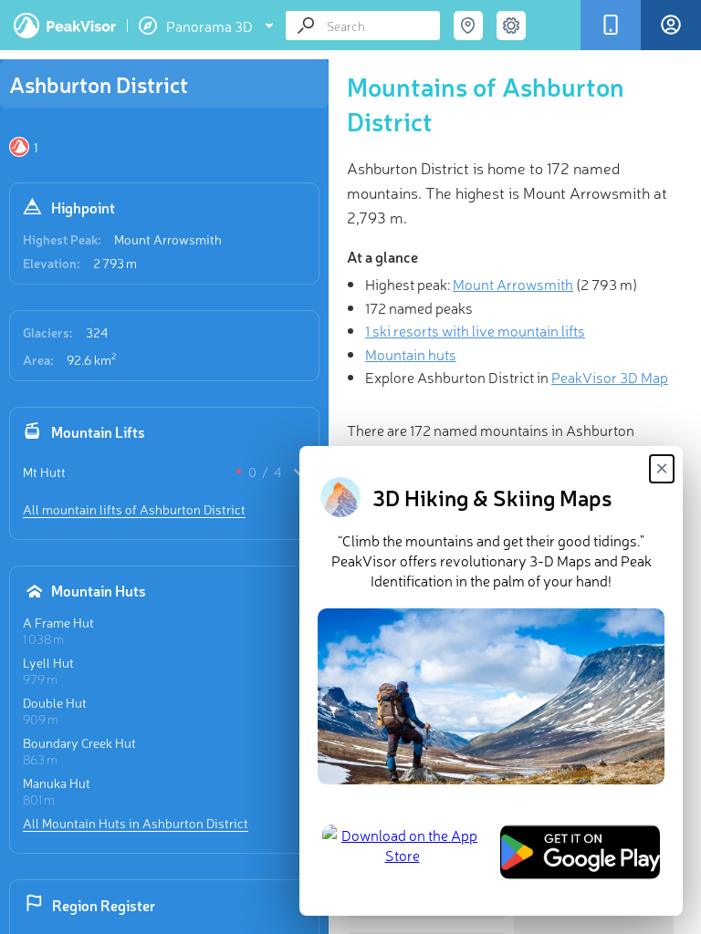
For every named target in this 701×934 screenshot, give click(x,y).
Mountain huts (410, 354)
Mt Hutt (44, 471)
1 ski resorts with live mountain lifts (475, 330)
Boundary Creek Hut (79, 742)
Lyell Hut (48, 662)
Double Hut (55, 702)
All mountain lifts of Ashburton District (134, 509)
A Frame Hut (58, 622)
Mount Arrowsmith (168, 239)
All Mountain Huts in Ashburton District (135, 823)
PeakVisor (65, 25)
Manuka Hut (56, 782)
